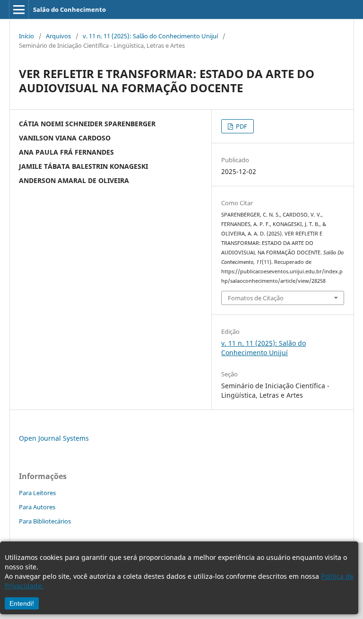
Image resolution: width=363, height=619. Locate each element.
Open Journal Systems (54, 438)
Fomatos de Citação (256, 298)
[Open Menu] (18, 9)
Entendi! (21, 603)
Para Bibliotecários (45, 521)
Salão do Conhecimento (69, 9)
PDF (240, 126)
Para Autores (37, 507)
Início (26, 36)
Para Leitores (37, 492)
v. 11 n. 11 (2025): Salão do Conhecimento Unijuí (150, 36)
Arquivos (58, 36)
